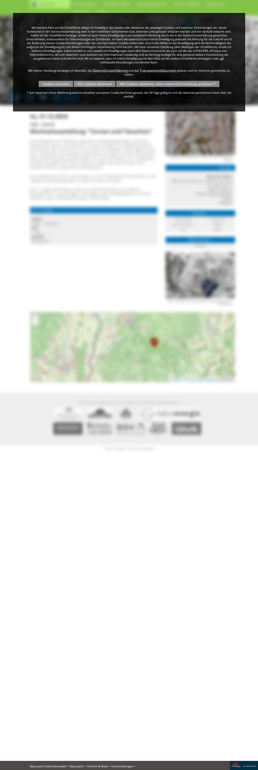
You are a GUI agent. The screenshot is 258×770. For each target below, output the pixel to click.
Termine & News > (98, 766)
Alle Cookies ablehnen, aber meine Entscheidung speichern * (168, 84)
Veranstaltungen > (123, 766)
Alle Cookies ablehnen (94, 84)
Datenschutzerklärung (110, 70)
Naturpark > (77, 766)
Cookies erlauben (56, 84)
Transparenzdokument (158, 70)
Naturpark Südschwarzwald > (49, 766)
